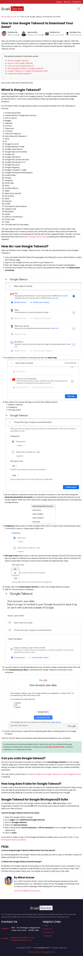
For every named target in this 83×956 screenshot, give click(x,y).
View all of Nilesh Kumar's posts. (27, 891)
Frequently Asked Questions (19, 73)
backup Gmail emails (54, 747)
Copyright (45, 952)
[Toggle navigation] (79, 8)
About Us (67, 2)
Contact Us (76, 2)
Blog (46, 925)
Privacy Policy (34, 952)
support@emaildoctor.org (22, 937)
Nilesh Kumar (13, 35)
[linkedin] (18, 35)
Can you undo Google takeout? (20, 66)
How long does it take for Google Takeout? (25, 68)
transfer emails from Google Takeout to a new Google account (54, 774)
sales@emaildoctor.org (21, 940)
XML (53, 952)
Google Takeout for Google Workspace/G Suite (27, 71)
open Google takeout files (35, 236)
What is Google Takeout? (18, 60)
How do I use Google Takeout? (20, 63)
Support (59, 2)
